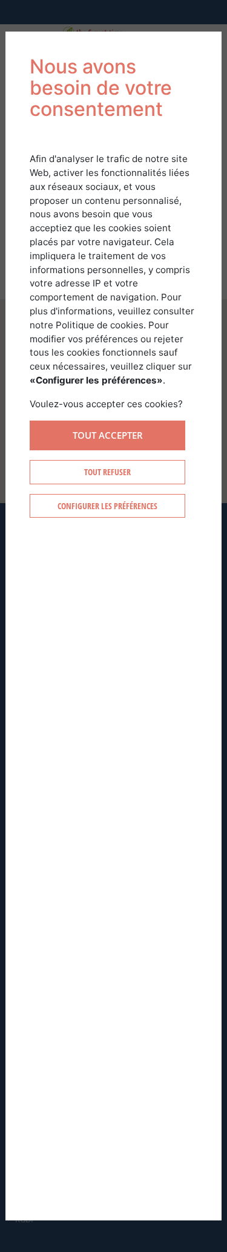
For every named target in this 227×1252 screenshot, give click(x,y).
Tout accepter (108, 435)
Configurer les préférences (107, 506)
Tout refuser (107, 472)
